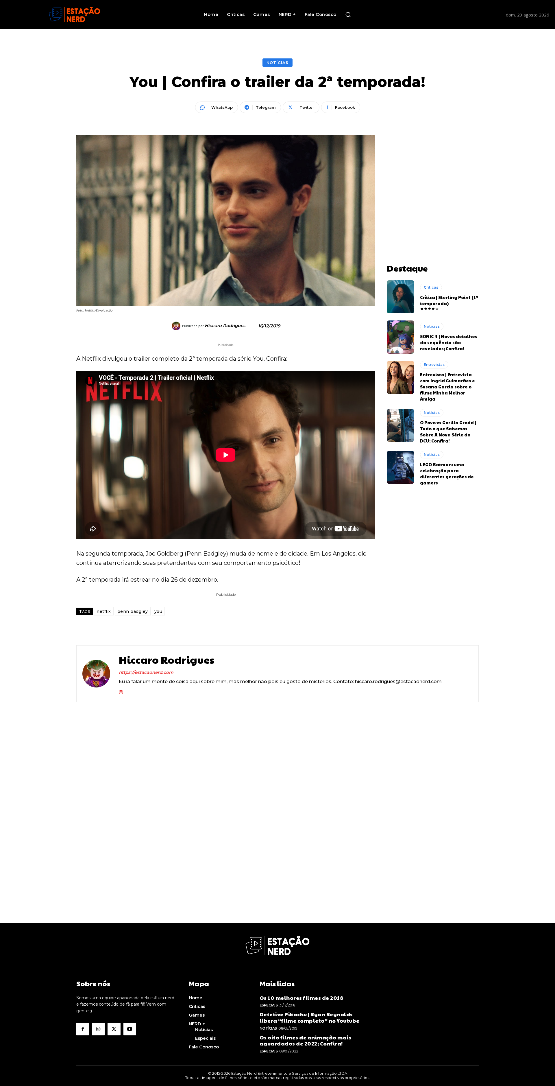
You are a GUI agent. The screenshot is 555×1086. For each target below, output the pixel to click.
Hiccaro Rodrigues (225, 325)
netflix (104, 611)
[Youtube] (129, 1029)
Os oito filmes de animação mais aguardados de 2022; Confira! (306, 1040)
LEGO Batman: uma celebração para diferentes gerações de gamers (447, 473)
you (158, 611)
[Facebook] (82, 1029)
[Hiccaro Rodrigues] (177, 326)
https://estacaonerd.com (146, 672)
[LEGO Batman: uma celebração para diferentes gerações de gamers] (400, 467)
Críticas (431, 287)
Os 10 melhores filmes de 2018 (302, 997)
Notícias (277, 62)
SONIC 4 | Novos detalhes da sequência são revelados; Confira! (448, 342)
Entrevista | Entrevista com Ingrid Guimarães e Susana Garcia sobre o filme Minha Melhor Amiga (447, 386)
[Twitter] (114, 1029)
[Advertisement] (433, 171)
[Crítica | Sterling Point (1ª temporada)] (400, 296)
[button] (348, 14)
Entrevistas (434, 364)
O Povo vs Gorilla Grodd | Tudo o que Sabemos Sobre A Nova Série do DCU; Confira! (448, 431)
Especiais (269, 1005)
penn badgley (132, 611)
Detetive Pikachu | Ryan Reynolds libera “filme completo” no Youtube (310, 1017)
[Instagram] (121, 691)
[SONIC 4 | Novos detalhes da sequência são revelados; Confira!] (400, 336)
